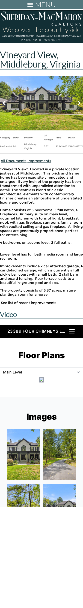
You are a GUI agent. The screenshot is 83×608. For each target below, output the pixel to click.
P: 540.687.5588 (31, 40)
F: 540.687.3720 (52, 40)
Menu (45, 4)
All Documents (14, 161)
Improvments (39, 161)
